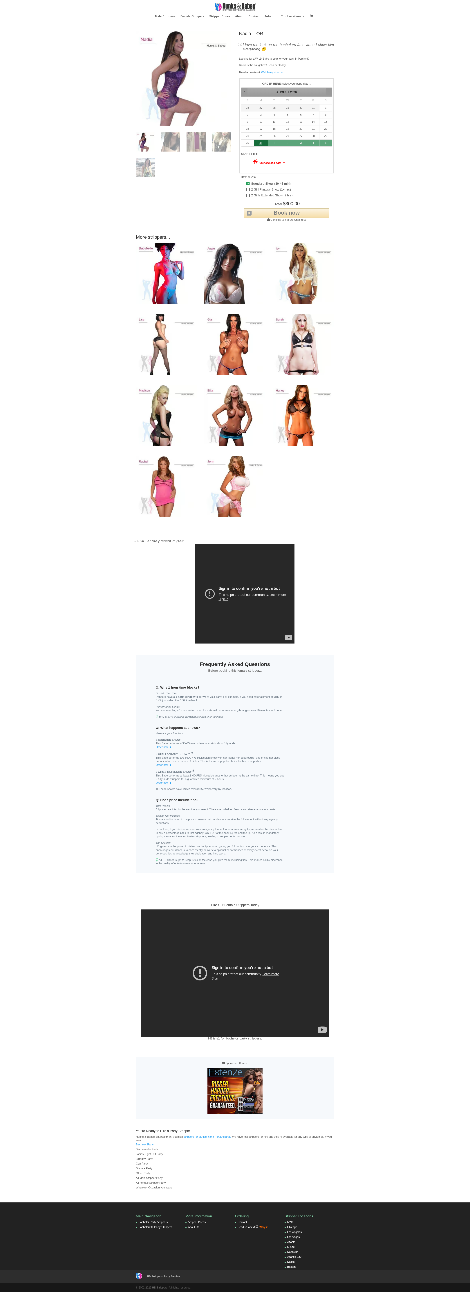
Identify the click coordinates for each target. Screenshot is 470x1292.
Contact (254, 16)
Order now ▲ (164, 747)
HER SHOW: (249, 177)
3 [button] (301, 143)
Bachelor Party (145, 1144)
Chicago (292, 1227)
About (239, 16)
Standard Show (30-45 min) (271, 183)
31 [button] (259, 143)
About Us (193, 1227)
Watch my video (270, 72)
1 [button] (274, 143)
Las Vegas (293, 1236)
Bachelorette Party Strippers (155, 1227)
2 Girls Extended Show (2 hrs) (272, 195)
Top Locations (291, 16)
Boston (291, 1266)
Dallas (291, 1261)
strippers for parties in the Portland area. (207, 1136)
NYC (290, 1222)
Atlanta (291, 1241)
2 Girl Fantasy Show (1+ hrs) (271, 189)
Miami (290, 1246)
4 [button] (313, 143)
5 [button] (326, 143)
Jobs (268, 16)
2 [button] (288, 143)
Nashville (292, 1251)
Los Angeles (294, 1232)
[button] (244, 91)
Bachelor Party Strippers (153, 1222)
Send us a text (252, 1227)
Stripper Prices (219, 16)
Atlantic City (294, 1256)
